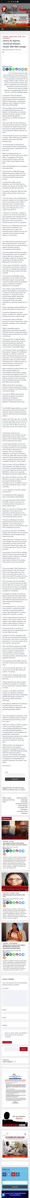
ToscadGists (6, 38)
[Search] (27, 29)
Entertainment (13, 943)
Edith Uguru (7, 847)
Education (6, 893)
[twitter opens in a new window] (9, 1174)
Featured (5, 36)
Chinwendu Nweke (8, 49)
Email (6, 772)
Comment (5, 988)
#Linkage (21, 788)
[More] (25, 69)
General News (13, 36)
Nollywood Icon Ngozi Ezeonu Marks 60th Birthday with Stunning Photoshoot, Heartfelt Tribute (14, 946)
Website (4, 1025)
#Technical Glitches (8, 790)
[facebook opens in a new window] (4, 1174)
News (19, 36)
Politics (11, 841)
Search (24, 1049)
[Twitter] (15, 1)
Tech (23, 36)
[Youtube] (17, 1)
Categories (5, 1059)
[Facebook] (11, 1)
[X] (7, 69)
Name (4, 1010)
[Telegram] (22, 69)
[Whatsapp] (13, 69)
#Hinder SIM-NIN (12, 788)
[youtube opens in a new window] (13, 1174)
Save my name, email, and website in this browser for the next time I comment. (16, 1035)
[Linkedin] (22, 1)
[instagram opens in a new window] (18, 1174)
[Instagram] (16, 69)
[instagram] (13, 1)
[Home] (19, 1)
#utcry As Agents (20, 790)
